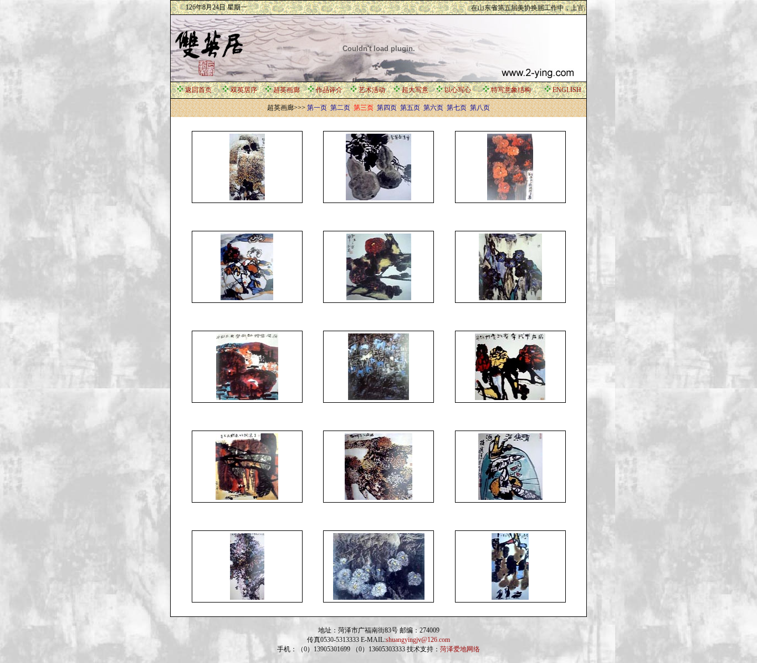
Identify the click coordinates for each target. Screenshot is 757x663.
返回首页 (198, 90)
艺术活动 (372, 90)
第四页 (386, 108)
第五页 (409, 108)
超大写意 (415, 90)
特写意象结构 (511, 90)
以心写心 (457, 90)
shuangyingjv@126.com (418, 640)
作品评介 (329, 90)
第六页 (432, 108)
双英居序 (244, 90)
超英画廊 (286, 90)
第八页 (479, 108)
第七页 (456, 108)
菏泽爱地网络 (460, 649)
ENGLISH (567, 90)
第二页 (339, 108)
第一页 (317, 108)
